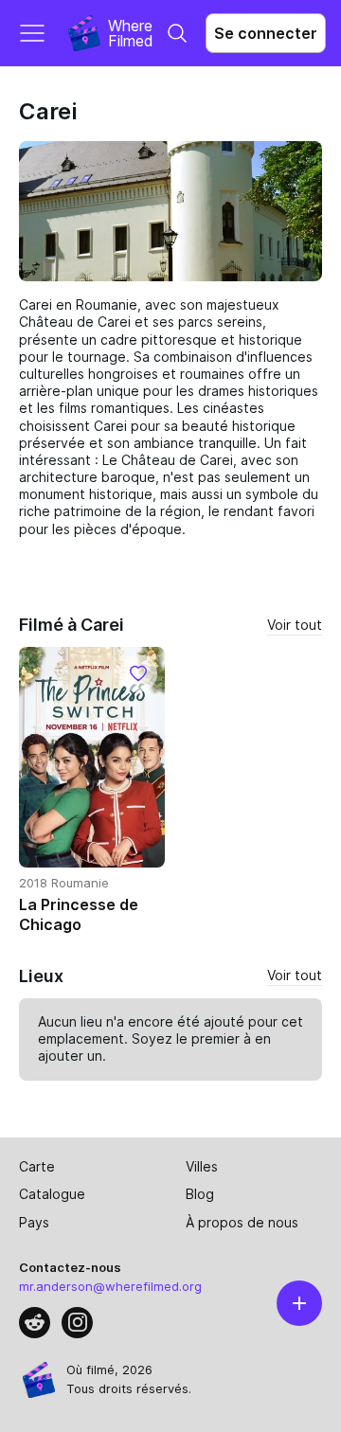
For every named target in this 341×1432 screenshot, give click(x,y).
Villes (202, 1166)
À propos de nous (242, 1222)
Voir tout (294, 625)
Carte (37, 1166)
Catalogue (52, 1194)
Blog (200, 1194)
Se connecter (265, 33)
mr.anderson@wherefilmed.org (110, 1286)
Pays (34, 1222)
